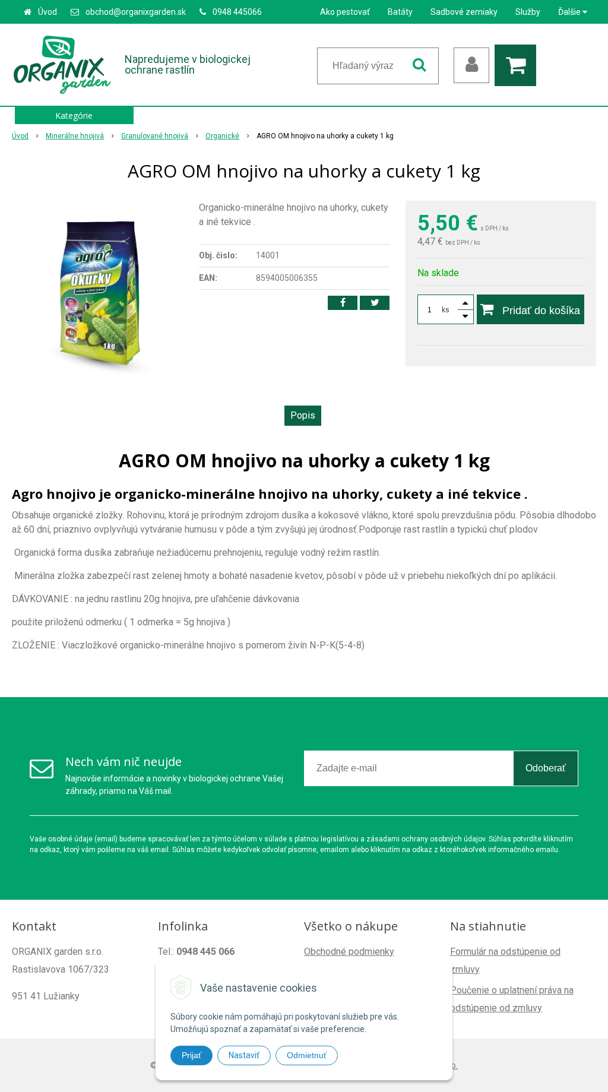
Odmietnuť (307, 1055)
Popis (302, 415)
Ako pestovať (345, 12)
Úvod (47, 12)
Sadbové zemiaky (464, 12)
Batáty (400, 12)
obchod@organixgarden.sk (136, 12)
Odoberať (545, 768)
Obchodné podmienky (349, 951)
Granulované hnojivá (154, 136)
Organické (222, 136)
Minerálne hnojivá (75, 136)
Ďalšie (570, 12)
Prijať (191, 1055)
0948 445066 (237, 12)
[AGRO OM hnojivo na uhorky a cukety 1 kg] (99, 290)
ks (445, 310)
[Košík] (518, 65)
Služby (527, 12)
